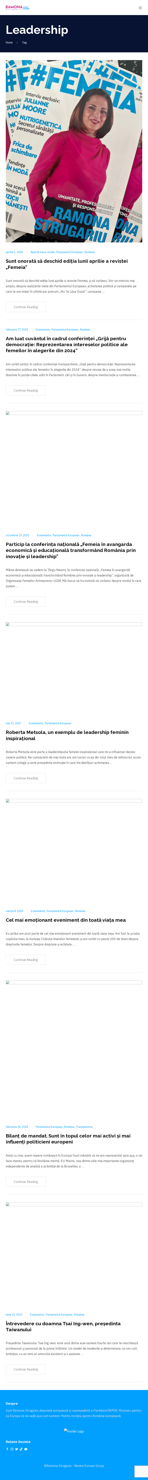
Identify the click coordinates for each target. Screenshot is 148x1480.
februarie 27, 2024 (17, 329)
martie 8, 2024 (14, 911)
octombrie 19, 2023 (17, 535)
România (90, 252)
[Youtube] (25, 1448)
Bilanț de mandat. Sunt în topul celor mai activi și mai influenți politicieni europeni (68, 1139)
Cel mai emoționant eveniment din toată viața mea (66, 920)
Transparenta (84, 1127)
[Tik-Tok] (21, 1448)
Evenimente (43, 329)
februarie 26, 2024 (17, 1127)
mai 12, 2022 (13, 723)
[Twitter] (16, 1448)
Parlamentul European (69, 252)
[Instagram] (11, 1448)
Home (9, 42)
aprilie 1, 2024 (14, 252)
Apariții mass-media (43, 252)
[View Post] (74, 151)
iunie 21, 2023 (14, 1314)
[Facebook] (7, 1448)
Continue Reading (26, 307)
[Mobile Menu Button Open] (140, 8)
